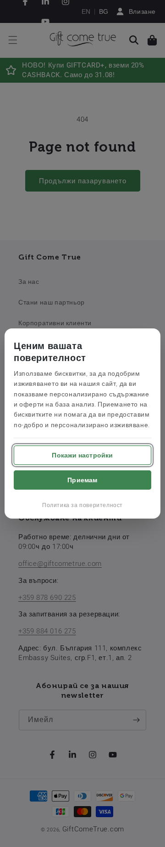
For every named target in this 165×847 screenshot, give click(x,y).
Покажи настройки (82, 455)
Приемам (82, 480)
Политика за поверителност (82, 505)
